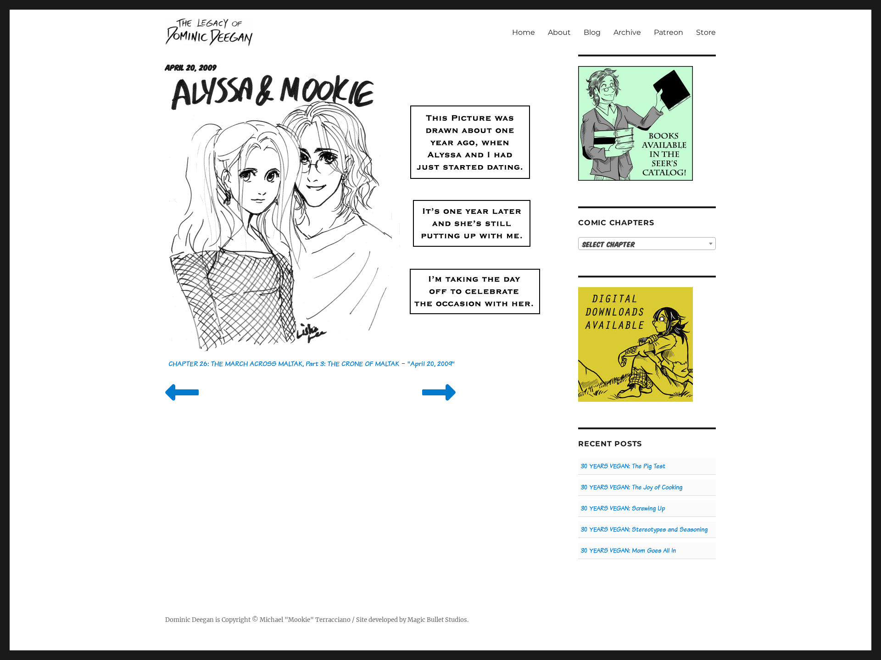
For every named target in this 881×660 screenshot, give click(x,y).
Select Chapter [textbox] (608, 244)
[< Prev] (182, 404)
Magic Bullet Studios (437, 620)
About (559, 32)
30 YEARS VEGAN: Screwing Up (623, 508)
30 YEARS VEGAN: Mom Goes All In (628, 550)
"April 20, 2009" (431, 363)
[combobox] (647, 243)
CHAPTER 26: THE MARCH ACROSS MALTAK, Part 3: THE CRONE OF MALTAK (283, 363)
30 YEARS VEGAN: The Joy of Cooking (631, 487)
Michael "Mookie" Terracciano (305, 620)
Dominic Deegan (189, 620)
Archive (627, 32)
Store (706, 32)
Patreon (668, 32)
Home (523, 32)
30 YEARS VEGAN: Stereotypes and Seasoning (644, 529)
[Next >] (439, 404)
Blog (592, 32)
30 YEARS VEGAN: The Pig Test (623, 466)
